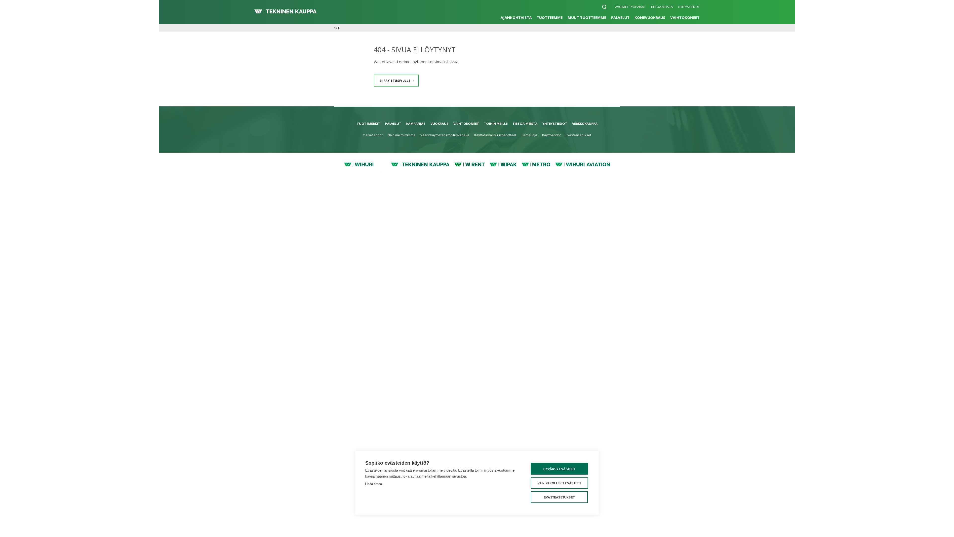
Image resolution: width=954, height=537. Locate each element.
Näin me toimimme (401, 135)
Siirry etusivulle (394, 81)
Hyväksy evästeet (559, 469)
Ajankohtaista (516, 17)
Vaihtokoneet (685, 17)
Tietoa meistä (662, 6)
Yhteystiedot (689, 6)
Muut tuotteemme (587, 17)
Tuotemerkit (368, 123)
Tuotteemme (550, 17)
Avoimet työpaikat (630, 6)
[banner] (285, 12)
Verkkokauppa (584, 123)
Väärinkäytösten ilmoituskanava (444, 135)
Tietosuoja (529, 135)
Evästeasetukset (578, 135)
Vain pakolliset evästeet (559, 483)
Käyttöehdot (551, 135)
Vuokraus (439, 123)
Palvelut (620, 17)
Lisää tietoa (373, 484)
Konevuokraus (650, 17)
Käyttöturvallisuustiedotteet (495, 135)
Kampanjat (416, 123)
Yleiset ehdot (373, 135)
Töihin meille (496, 123)
